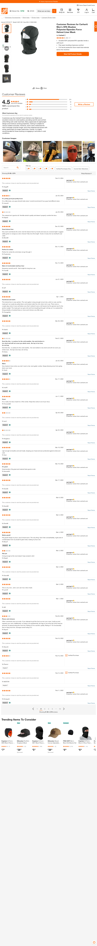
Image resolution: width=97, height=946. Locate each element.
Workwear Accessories (12, 17)
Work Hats (25, 17)
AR (5, 607)
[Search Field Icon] (54, 11)
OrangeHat (7, 312)
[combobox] (44, 11)
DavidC (6, 488)
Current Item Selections (81, 169)
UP (5, 288)
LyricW (6, 590)
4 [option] (48, 709)
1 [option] (37, 709)
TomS (5, 370)
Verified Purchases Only (63, 169)
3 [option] (44, 709)
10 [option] (60, 709)
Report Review (91, 191)
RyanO (6, 629)
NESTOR (6, 681)
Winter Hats (35, 17)
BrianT (6, 542)
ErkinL (6, 352)
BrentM (6, 238)
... (2, 18)
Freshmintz (7, 254)
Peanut (6, 664)
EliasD (6, 558)
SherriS (6, 647)
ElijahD (6, 217)
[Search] (18, 167)
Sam (5, 455)
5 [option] (52, 709)
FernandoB (7, 404)
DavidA (6, 523)
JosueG (6, 203)
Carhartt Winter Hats (48, 17)
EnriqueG (7, 699)
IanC (5, 421)
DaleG (6, 329)
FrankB (6, 270)
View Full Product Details (73, 54)
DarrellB (6, 575)
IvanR (5, 387)
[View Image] (12, 151)
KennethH (7, 471)
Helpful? (5, 190)
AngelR (6, 187)
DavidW (6, 506)
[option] (33, 709)
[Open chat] (95, 26)
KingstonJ (7, 438)
